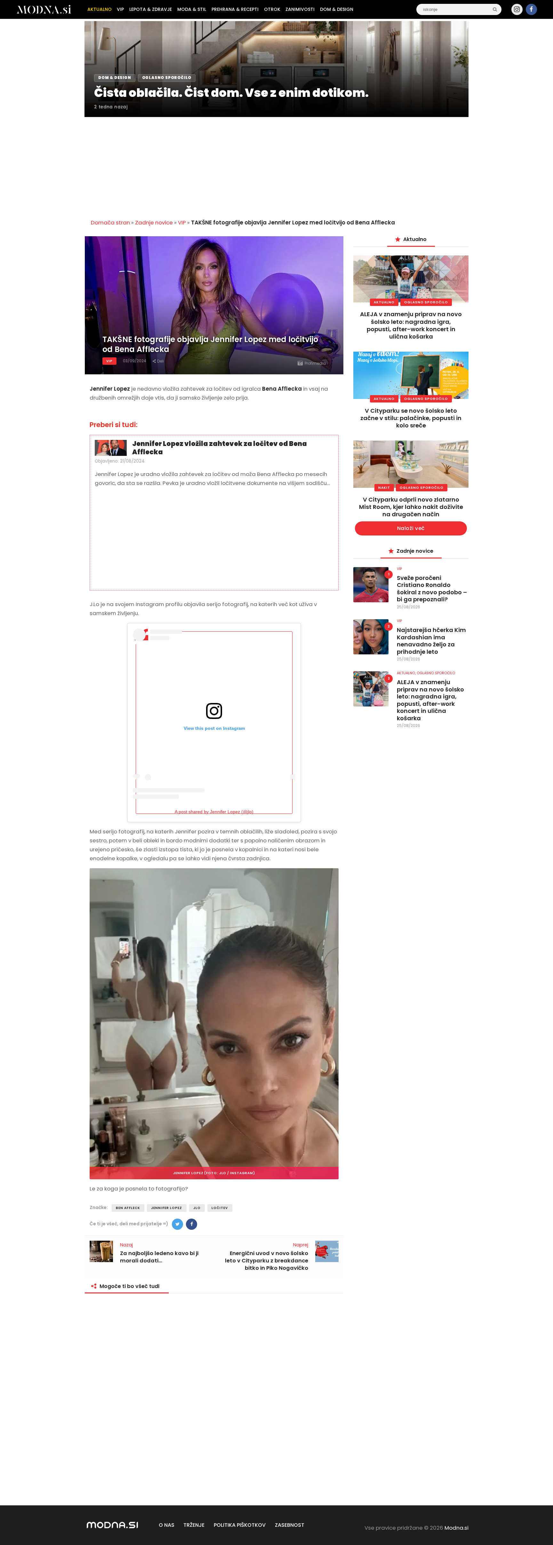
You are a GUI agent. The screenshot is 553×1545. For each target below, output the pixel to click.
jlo (197, 1208)
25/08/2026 (408, 607)
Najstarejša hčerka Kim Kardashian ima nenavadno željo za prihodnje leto (431, 641)
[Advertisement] (276, 164)
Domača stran (110, 222)
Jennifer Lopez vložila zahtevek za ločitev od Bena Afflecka (219, 448)
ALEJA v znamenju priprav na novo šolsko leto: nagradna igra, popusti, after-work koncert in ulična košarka (411, 325)
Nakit (384, 487)
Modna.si (457, 1528)
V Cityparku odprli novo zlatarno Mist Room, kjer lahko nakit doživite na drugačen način (411, 507)
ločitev (220, 1208)
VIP (182, 222)
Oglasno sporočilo (426, 302)
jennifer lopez (166, 1208)
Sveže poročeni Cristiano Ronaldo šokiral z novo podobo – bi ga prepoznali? (432, 588)
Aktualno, (407, 672)
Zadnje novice (154, 222)
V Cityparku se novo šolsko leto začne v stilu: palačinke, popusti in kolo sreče (410, 418)
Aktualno (384, 302)
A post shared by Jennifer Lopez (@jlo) (214, 811)
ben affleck (128, 1208)
